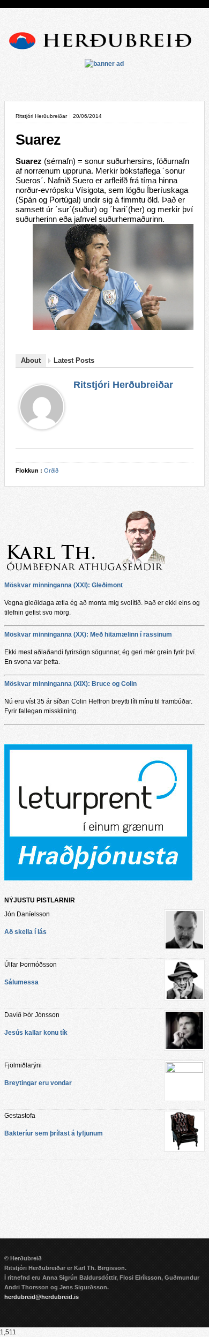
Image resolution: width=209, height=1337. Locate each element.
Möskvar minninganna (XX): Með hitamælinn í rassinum (88, 634)
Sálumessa (21, 982)
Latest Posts (74, 360)
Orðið (51, 470)
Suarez (38, 140)
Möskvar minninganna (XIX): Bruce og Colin (70, 684)
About (31, 360)
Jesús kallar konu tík (36, 1032)
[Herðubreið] (104, 51)
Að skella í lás (25, 932)
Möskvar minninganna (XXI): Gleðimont (63, 585)
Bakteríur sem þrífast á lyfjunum (53, 1133)
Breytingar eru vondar (38, 1083)
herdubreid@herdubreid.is (41, 1297)
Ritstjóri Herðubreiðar (123, 384)
